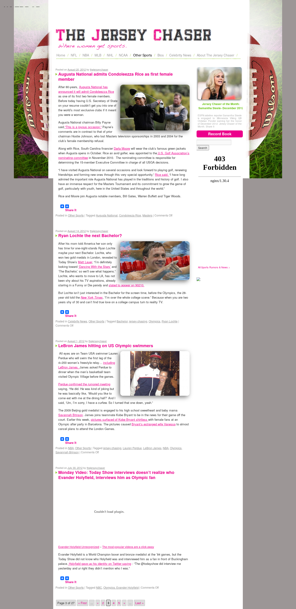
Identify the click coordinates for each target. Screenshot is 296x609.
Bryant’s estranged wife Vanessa (154, 424)
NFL (74, 55)
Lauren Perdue (132, 448)
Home (60, 55)
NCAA (123, 55)
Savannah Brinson (70, 415)
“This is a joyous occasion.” (83, 127)
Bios (160, 55)
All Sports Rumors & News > (214, 267)
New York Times (92, 297)
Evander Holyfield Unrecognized (78, 547)
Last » (139, 603)
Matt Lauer (85, 262)
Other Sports (142, 55)
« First (82, 603)
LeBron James (152, 448)
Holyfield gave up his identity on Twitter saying (99, 563)
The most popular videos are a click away (128, 547)
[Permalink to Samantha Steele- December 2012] (220, 83)
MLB (98, 55)
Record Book (219, 133)
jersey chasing (138, 321)
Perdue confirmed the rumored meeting (84, 384)
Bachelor (122, 321)
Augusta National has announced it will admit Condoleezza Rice (86, 89)
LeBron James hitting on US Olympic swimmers (105, 346)
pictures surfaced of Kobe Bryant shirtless (119, 419)
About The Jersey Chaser (215, 55)
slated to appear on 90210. (126, 285)
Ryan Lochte (170, 321)
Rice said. (162, 174)
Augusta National (107, 215)
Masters (147, 215)
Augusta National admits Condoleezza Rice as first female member (115, 76)
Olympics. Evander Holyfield (121, 587)
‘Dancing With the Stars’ (94, 266)
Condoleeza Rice (130, 215)
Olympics (154, 321)
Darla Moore (122, 148)
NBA (86, 55)
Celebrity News (180, 55)
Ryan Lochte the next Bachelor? (90, 235)
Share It (70, 313)
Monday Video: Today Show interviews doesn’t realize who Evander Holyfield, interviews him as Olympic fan (116, 474)
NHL (110, 55)
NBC (99, 587)
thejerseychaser (99, 69)
